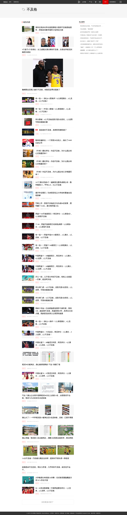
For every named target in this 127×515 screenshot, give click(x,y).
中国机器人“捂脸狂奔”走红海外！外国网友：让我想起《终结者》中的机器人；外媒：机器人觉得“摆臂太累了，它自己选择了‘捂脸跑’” (92, 35)
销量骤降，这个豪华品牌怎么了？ (89, 50)
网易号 (37, 33)
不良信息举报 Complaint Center (82, 513)
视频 (37, 133)
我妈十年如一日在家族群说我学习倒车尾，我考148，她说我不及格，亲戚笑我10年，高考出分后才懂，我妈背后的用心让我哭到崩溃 (54, 310)
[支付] (96, 2)
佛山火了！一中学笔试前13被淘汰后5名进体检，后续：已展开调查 (47, 417)
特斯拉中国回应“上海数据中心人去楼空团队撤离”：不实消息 (92, 53)
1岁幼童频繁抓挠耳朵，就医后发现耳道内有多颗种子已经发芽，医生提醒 (92, 44)
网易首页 (5, 2)
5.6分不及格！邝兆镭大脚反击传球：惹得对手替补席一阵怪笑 (45, 458)
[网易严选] (91, 2)
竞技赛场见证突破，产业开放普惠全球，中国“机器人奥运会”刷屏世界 (92, 26)
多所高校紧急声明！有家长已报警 (89, 32)
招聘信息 (62, 513)
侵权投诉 (98, 513)
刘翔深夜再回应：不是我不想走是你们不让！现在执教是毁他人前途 (92, 38)
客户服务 (67, 513)
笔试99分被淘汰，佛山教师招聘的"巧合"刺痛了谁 (41, 364)
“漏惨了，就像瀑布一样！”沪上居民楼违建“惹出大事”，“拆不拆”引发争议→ (92, 47)
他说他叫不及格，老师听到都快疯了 (53, 130)
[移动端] (79, 2)
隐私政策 (72, 513)
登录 (105, 2)
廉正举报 (93, 513)
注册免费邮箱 (112, 2)
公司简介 (52, 513)
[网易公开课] (84, 2)
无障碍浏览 (16, 2)
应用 (10, 2)
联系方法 (57, 513)
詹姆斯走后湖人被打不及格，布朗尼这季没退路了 (41, 90)
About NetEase (45, 513)
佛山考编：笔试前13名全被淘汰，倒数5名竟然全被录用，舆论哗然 (47, 438)
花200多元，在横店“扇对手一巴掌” (89, 41)
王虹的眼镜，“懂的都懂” (86, 29)
